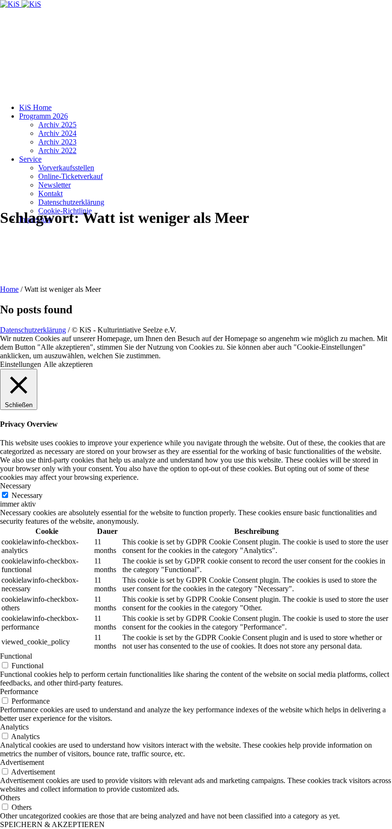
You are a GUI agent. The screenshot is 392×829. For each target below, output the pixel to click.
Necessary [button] (15, 486)
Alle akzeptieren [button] (68, 364)
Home (9, 289)
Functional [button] (16, 656)
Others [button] (10, 798)
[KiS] (20, 4)
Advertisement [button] (22, 762)
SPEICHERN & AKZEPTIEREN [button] (52, 824)
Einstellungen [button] (20, 364)
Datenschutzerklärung (33, 330)
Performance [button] (19, 691)
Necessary (27, 495)
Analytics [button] (14, 727)
